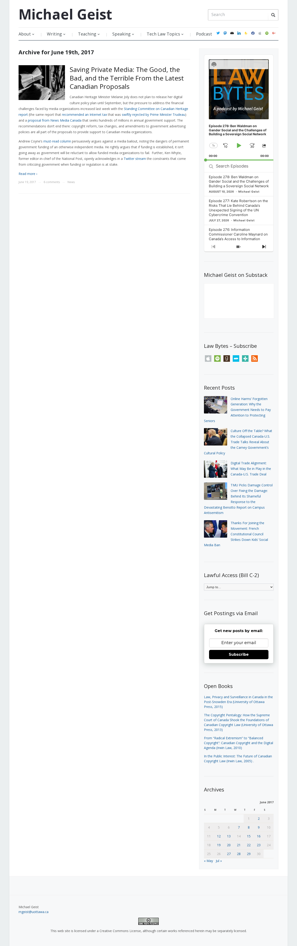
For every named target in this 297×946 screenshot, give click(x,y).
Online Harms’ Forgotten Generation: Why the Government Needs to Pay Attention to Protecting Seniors (237, 410)
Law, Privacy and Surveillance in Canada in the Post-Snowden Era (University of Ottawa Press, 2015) (238, 702)
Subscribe (239, 654)
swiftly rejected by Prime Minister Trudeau (153, 114)
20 (229, 845)
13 (229, 836)
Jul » (219, 861)
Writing (54, 34)
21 (239, 845)
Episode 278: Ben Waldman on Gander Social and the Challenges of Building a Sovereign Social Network (239, 181)
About (25, 34)
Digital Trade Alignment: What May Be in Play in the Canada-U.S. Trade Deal (251, 468)
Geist (65, 14)
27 (229, 854)
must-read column (57, 141)
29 (249, 854)
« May (208, 861)
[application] (238, 108)
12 (219, 836)
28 (239, 854)
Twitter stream (135, 158)
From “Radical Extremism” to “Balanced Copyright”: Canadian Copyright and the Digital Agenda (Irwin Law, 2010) (238, 743)
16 (259, 836)
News (71, 182)
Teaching (87, 34)
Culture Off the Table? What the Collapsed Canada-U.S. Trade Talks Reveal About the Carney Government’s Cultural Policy (238, 442)
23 (259, 845)
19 (219, 845)
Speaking (121, 34)
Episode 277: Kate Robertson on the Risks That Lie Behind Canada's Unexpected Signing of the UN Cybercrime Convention (238, 208)
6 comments (52, 182)
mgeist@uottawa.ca (33, 912)
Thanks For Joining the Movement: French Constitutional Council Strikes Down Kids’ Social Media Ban (236, 534)
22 (249, 845)
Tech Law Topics (163, 34)
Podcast (204, 34)
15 (249, 836)
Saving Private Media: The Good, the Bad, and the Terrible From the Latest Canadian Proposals (127, 78)
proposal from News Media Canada (54, 120)
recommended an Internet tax (84, 114)
